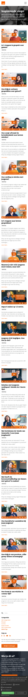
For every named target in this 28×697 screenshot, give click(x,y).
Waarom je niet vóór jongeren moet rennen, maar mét (13, 266)
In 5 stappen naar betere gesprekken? (11, 222)
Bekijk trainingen (9, 646)
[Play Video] (2, 42)
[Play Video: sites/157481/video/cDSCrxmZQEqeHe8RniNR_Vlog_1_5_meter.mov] (14, 296)
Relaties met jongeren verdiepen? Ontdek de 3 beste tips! (13, 387)
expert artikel (5, 625)
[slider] (12, 42)
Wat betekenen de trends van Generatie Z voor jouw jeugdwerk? (13, 433)
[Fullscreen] (25, 42)
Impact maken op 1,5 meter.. (12, 307)
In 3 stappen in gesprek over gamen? (12, 46)
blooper (3, 622)
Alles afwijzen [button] (21, 692)
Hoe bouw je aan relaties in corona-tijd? (12, 593)
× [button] (26, 677)
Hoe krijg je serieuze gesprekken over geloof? (11, 90)
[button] (14, 690)
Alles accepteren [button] (8, 692)
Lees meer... (4, 69)
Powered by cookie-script (5, 695)
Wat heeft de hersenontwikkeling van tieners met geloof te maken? (13, 479)
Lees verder (3, 682)
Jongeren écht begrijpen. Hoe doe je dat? (12, 339)
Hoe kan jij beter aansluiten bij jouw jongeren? (13, 522)
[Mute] (19, 42)
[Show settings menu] (22, 42)
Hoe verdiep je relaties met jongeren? (12, 178)
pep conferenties (6, 627)
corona (3, 624)
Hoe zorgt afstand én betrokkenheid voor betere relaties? (12, 135)
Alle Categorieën (5, 620)
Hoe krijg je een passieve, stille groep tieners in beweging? (13, 555)
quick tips (4, 49)
